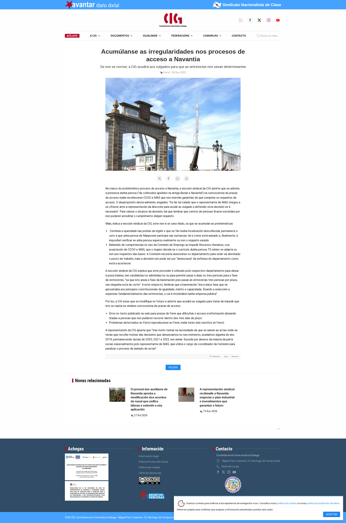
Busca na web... (270, 35)
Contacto (239, 35)
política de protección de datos (323, 503)
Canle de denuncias (150, 472)
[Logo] (173, 20)
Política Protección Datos (153, 461)
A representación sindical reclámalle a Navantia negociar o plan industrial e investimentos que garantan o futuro (217, 397)
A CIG (93, 35)
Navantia (235, 356)
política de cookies (287, 503)
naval (226, 356)
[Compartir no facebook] (168, 178)
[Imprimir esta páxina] (186, 178)
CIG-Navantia (214, 356)
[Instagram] (229, 472)
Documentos (120, 35)
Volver (173, 367)
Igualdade (150, 35)
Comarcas (210, 35)
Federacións (180, 35)
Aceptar (331, 514)
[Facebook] (218, 472)
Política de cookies (149, 467)
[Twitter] (223, 472)
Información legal (149, 456)
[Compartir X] (159, 178)
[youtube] (234, 472)
